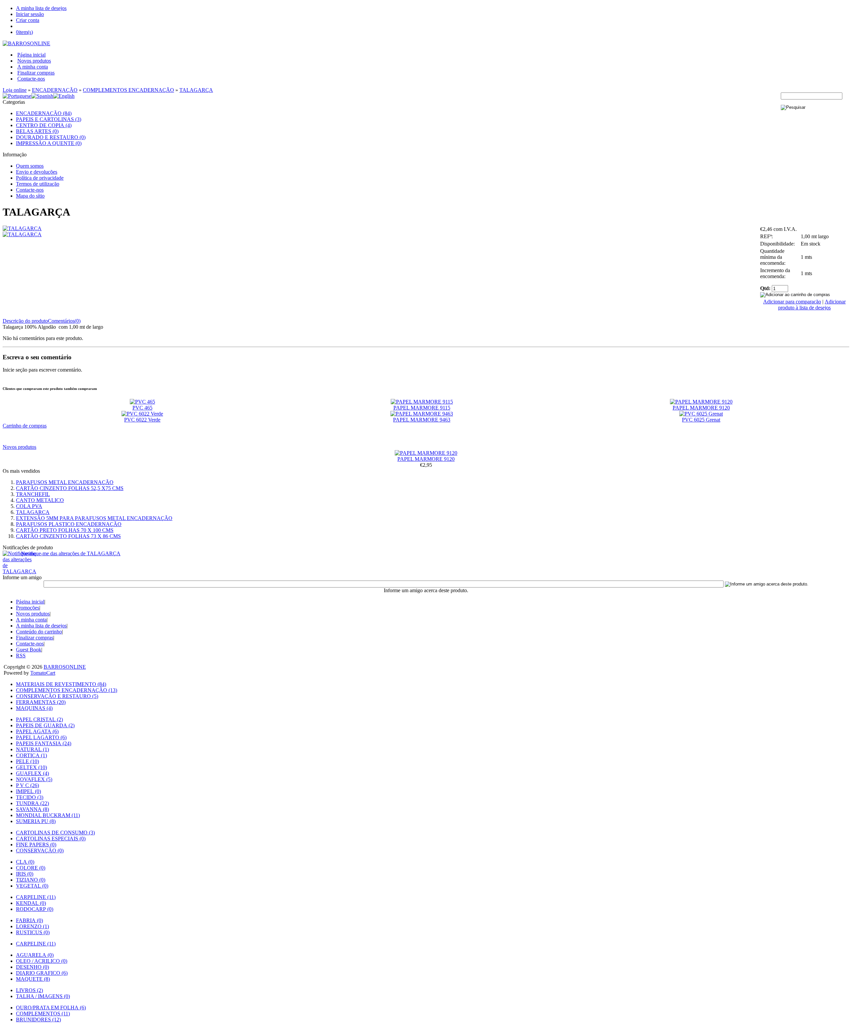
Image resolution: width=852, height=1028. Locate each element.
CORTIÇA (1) (31, 755)
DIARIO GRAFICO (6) (42, 973)
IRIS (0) (24, 874)
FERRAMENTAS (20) (41, 702)
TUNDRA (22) (32, 803)
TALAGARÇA (196, 90)
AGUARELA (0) (35, 955)
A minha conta (32, 67)
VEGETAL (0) (32, 886)
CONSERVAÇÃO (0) (40, 850)
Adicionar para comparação (792, 301)
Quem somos (30, 166)
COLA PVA (29, 506)
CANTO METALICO (40, 500)
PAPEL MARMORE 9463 (421, 420)
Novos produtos (34, 61)
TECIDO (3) (29, 797)
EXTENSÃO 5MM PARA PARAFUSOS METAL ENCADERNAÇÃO (94, 518)
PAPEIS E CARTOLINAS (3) (48, 119)
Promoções (27, 607)
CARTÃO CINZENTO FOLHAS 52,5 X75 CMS (69, 488)
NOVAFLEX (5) (34, 779)
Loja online (15, 90)
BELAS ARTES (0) (37, 131)
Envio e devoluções (36, 172)
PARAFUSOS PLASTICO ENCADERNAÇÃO (68, 524)
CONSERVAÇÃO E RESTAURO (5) (57, 696)
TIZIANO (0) (30, 880)
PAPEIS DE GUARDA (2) (45, 725)
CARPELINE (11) (36, 897)
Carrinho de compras (25, 425)
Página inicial (31, 55)
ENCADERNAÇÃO (55, 90)
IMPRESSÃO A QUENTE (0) (49, 143)
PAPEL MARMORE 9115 (421, 408)
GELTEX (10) (31, 767)
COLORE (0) (30, 868)
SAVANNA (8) (32, 809)
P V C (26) (27, 785)
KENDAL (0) (31, 903)
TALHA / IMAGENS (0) (43, 996)
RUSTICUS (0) (33, 932)
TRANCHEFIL (33, 494)
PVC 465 (142, 408)
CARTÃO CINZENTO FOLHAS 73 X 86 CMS (68, 536)
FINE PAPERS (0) (36, 844)
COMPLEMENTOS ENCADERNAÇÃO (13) (66, 690)
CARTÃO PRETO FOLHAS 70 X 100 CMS (64, 530)
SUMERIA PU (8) (36, 821)
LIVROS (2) (29, 990)
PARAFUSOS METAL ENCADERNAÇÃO (64, 482)
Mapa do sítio (30, 196)
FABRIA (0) (29, 920)
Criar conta (27, 20)
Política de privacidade (40, 178)
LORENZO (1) (32, 926)
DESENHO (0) (32, 967)
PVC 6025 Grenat (701, 420)
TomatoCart (42, 673)
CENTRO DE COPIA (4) (44, 125)
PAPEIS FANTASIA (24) (43, 743)
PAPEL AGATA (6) (37, 731)
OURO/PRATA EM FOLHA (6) (51, 1007)
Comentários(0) (64, 321)
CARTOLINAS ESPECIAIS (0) (51, 838)
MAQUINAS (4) (34, 708)
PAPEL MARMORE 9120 (701, 408)
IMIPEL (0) (28, 791)
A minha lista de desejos (41, 8)
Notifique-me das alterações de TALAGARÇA (70, 553)
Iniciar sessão (30, 14)
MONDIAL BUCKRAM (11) (48, 815)
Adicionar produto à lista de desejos (812, 304)
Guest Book (28, 649)
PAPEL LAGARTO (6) (41, 737)
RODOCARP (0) (34, 909)
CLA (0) (25, 862)
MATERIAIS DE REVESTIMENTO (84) (61, 684)
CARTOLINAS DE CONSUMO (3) (55, 832)
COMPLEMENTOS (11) (43, 1013)
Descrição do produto (25, 321)
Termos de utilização (37, 184)
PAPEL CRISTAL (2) (39, 719)
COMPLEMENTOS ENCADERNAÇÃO (128, 90)
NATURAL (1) (32, 749)
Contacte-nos (31, 79)
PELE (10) (27, 761)
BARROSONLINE (65, 667)
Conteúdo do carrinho (39, 631)
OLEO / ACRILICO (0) (41, 961)
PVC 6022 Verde (142, 420)
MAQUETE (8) (33, 979)
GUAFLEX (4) (32, 773)
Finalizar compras (36, 73)
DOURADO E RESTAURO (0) (51, 137)
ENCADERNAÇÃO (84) (44, 113)
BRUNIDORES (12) (38, 1019)
